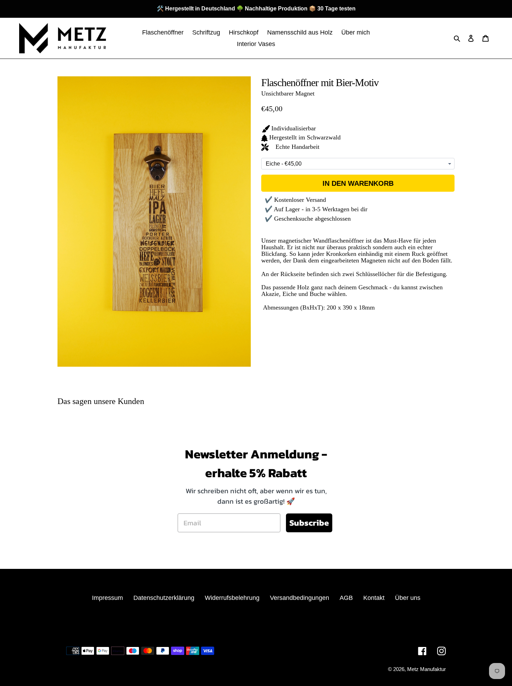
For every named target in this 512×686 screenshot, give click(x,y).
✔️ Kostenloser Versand (295, 199)
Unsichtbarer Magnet (288, 93)
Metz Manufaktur (426, 669)
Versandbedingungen (299, 597)
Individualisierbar (293, 128)
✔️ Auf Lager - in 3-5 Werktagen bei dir (316, 209)
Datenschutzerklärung (163, 597)
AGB (346, 597)
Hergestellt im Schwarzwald (305, 137)
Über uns (407, 597)
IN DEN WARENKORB (358, 183)
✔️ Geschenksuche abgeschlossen (308, 218)
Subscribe (309, 523)
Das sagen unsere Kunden (100, 401)
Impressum (107, 597)
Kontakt (374, 597)
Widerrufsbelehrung (232, 597)
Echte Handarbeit (294, 146)
